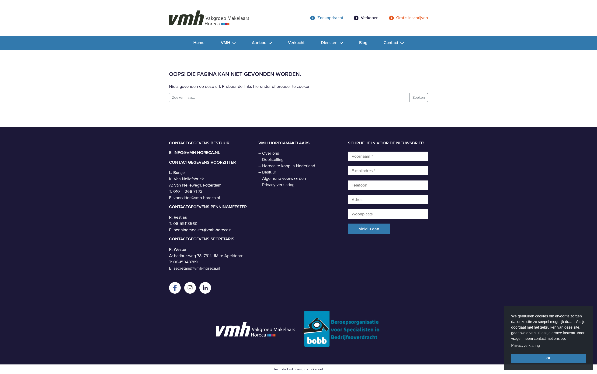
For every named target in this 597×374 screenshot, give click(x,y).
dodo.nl (287, 369)
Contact (391, 43)
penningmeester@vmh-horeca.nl (203, 230)
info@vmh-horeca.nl (197, 153)
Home (199, 43)
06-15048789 (185, 262)
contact (540, 338)
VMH (226, 43)
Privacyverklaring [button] (525, 345)
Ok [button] (548, 358)
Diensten (330, 43)
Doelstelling (273, 159)
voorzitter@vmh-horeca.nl (197, 198)
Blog (363, 43)
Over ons (270, 153)
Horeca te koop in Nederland (288, 166)
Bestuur (269, 172)
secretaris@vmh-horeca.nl (197, 268)
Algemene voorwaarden (284, 178)
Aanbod (259, 43)
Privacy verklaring (278, 185)
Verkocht (296, 43)
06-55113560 (185, 224)
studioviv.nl (315, 369)
